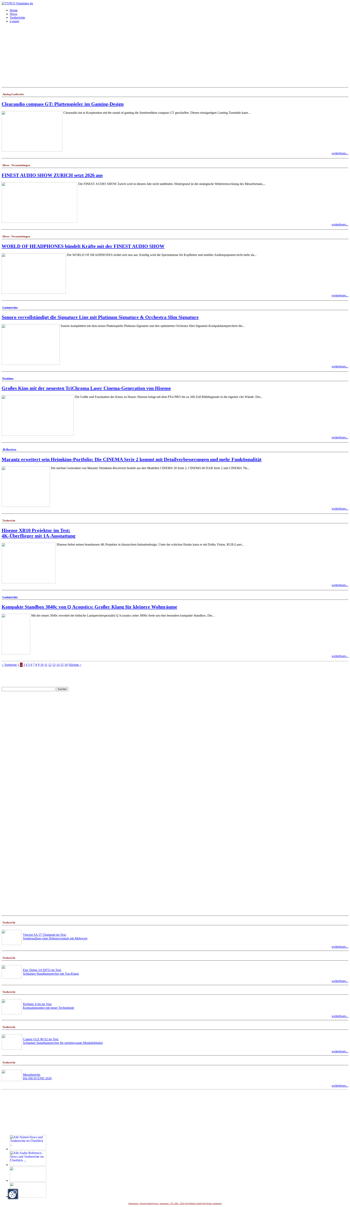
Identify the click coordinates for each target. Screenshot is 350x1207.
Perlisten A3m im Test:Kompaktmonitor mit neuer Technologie (48, 1005)
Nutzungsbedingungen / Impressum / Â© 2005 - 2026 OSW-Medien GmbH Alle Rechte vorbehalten (181, 1203)
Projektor (8, 378)
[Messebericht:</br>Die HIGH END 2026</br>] (12, 1080)
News (13, 14)
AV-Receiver (9, 449)
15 (62, 664)
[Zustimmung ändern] (13, 1194)
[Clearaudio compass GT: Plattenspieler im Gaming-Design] (32, 150)
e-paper (14, 21)
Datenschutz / (134, 1203)
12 (49, 664)
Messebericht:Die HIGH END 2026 (37, 1076)
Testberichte (17, 17)
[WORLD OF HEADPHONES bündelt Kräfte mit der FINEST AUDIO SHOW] (34, 292)
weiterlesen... (340, 153)
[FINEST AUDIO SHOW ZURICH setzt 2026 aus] (39, 221)
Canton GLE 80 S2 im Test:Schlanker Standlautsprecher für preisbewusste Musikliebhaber (63, 1041)
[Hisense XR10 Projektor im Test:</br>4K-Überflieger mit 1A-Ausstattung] (29, 582)
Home (14, 10)
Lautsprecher (10, 307)
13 (53, 664)
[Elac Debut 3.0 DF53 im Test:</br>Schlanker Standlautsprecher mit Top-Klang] (12, 977)
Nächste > (74, 664)
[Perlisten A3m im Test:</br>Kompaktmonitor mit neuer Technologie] (12, 1013)
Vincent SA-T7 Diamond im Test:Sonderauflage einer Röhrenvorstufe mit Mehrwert (55, 936)
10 (42, 664)
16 (66, 664)
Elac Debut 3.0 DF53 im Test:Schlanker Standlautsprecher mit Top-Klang (51, 971)
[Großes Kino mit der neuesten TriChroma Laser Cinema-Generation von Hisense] (38, 434)
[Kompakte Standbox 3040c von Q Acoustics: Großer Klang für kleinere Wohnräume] (16, 653)
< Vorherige (9, 664)
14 (58, 664)
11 (45, 664)
